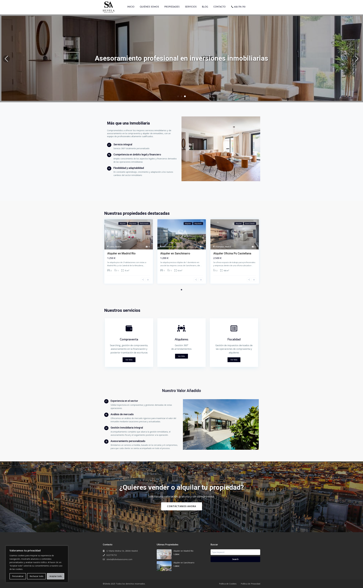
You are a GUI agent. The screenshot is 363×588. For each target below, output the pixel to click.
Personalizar (18, 576)
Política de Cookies (228, 583)
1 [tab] (181, 289)
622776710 (111, 555)
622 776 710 (239, 7)
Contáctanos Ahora (181, 506)
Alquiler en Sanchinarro (175, 253)
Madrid (118, 246)
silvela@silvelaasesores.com (119, 559)
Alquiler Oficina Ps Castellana (232, 253)
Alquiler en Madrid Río (121, 253)
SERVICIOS (191, 7)
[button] (6, 58)
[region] (37, 564)
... (144, 265)
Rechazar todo (36, 576)
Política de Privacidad (250, 583)
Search (235, 559)
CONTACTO (219, 7)
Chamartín (219, 246)
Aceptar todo (55, 576)
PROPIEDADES (172, 7)
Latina (111, 246)
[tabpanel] (128, 252)
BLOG (205, 7)
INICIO (130, 7)
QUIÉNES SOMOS (149, 7)
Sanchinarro (167, 246)
